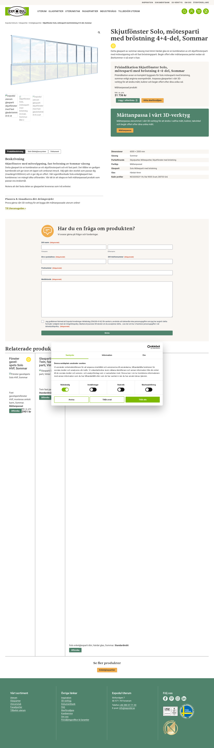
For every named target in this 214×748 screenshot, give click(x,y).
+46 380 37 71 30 (128, 705)
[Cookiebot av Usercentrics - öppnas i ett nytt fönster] (149, 347)
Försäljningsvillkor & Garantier (75, 719)
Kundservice (67, 713)
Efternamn (111, 251)
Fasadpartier (90, 11)
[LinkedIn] (184, 698)
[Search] (184, 11)
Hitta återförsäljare (152, 100)
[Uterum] (17, 11)
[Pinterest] (171, 698)
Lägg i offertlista (126, 100)
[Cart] (199, 11)
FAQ (63, 707)
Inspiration (147, 2)
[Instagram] (177, 698)
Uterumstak (72, 11)
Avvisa (71, 400)
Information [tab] (107, 355)
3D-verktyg (177, 2)
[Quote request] (206, 11)
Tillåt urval (107, 400)
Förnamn (44, 251)
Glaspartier (56, 11)
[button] (99, 32)
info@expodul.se (127, 708)
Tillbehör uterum (18, 710)
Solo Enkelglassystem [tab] (37, 151)
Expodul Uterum (11, 23)
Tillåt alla (143, 400)
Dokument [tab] (55, 151)
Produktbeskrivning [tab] (15, 151)
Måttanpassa (125, 130)
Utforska (15, 411)
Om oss (188, 2)
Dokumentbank (162, 2)
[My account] (191, 11)
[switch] (93, 390)
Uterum (42, 11)
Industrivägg (108, 11)
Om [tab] (144, 355)
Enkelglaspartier (35, 23)
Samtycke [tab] (70, 355)
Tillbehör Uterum (129, 11)
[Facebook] (165, 698)
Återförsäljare (201, 2)
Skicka (107, 333)
